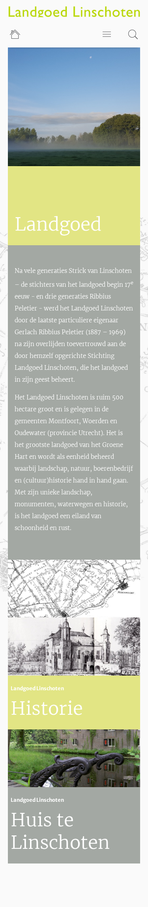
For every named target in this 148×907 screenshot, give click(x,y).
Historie (47, 708)
